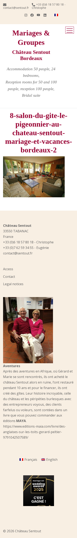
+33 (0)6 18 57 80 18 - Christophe (49, 6)
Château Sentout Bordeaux (31, 55)
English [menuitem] (51, 459)
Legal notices (13, 284)
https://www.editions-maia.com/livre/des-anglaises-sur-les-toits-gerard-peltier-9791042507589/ (34, 432)
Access (8, 269)
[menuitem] (56, 15)
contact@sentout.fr (16, 7)
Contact (9, 276)
